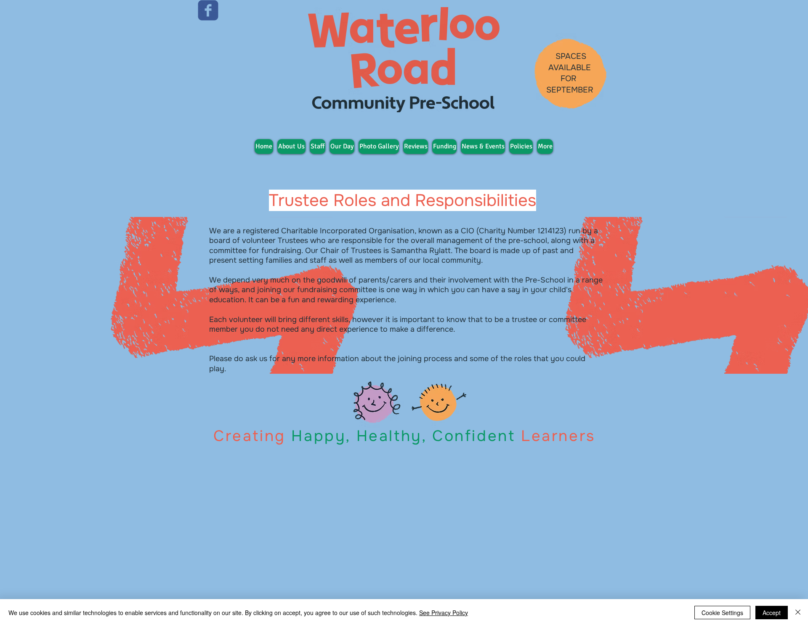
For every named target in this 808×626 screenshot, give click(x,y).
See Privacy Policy (443, 612)
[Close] (798, 612)
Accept (772, 612)
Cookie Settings (722, 612)
